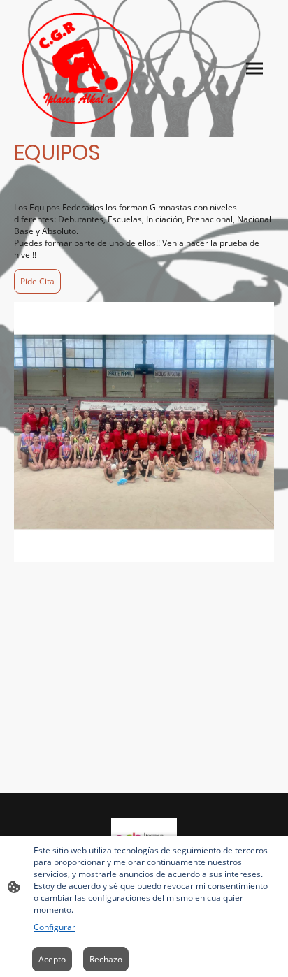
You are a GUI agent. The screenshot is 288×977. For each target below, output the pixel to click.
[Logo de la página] (77, 68)
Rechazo (105, 959)
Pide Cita (37, 281)
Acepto (52, 959)
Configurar (54, 927)
